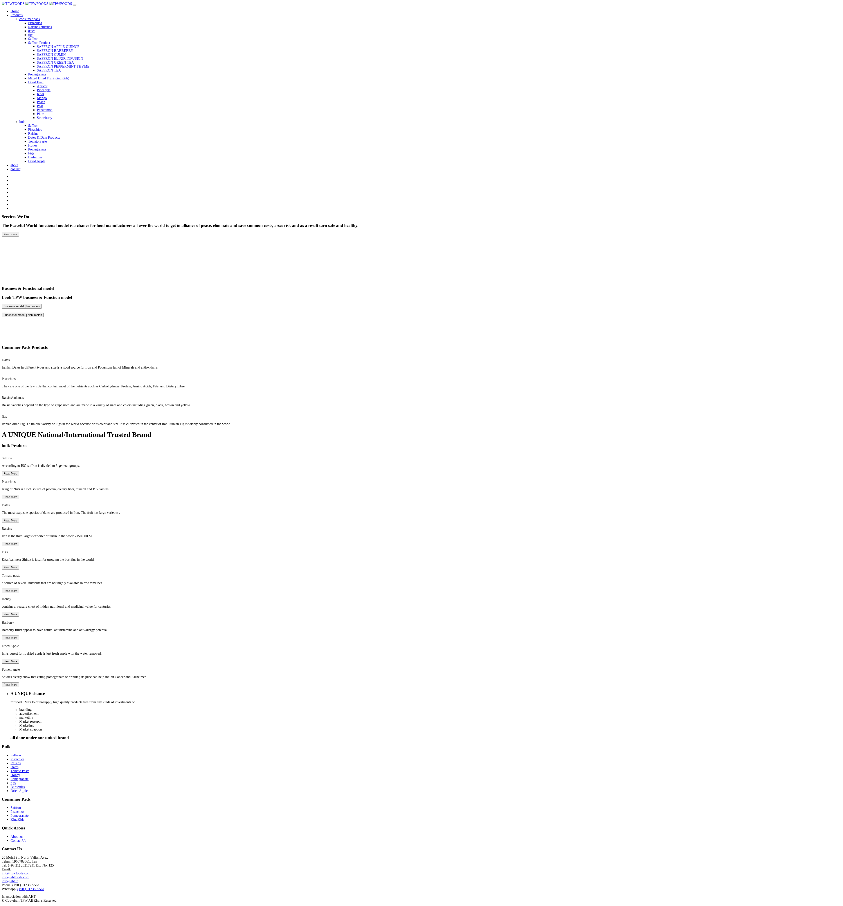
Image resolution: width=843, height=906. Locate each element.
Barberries (35, 157)
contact (15, 169)
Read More (10, 473)
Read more (10, 234)
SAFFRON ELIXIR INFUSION (60, 58)
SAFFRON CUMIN (51, 54)
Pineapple (43, 90)
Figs (31, 153)
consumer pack (29, 19)
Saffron (33, 39)
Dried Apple (36, 161)
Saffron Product (39, 43)
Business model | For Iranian (22, 306)
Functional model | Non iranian (23, 315)
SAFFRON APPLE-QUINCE (58, 46)
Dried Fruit (35, 82)
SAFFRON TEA (49, 70)
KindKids (17, 819)
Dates (14, 767)
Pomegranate (37, 74)
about (14, 165)
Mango (42, 98)
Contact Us (18, 840)
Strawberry (44, 118)
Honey (33, 145)
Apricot (42, 86)
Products (17, 15)
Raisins (33, 133)
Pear (40, 106)
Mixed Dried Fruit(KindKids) (48, 78)
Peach (41, 102)
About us (17, 836)
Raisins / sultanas (40, 27)
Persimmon (44, 110)
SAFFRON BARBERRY (55, 50)
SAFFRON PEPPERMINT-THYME (63, 66)
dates (31, 31)
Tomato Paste (37, 141)
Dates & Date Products (44, 137)
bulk (22, 122)
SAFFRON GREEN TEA (55, 62)
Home (15, 11)
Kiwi (40, 94)
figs (30, 35)
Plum (40, 114)
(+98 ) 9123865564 (30, 889)
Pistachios (35, 23)
